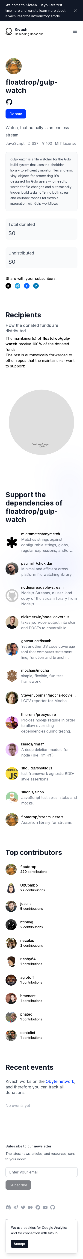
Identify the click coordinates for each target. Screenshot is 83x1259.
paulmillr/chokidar (36, 563)
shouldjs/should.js (36, 768)
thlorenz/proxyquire (38, 714)
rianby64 (28, 959)
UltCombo (29, 885)
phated (26, 1014)
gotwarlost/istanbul (37, 640)
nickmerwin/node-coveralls (45, 617)
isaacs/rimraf (32, 744)
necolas (27, 940)
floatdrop (28, 866)
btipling (26, 922)
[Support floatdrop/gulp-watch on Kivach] (27, 286)
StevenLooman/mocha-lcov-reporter (49, 695)
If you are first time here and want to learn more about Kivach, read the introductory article (35, 10)
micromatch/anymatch (40, 534)
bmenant (28, 995)
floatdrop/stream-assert (42, 817)
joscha (26, 903)
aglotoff (27, 977)
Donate (15, 114)
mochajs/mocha (35, 670)
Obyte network (60, 1081)
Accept (19, 1244)
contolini (27, 1032)
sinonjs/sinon (32, 792)
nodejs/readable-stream (42, 587)
